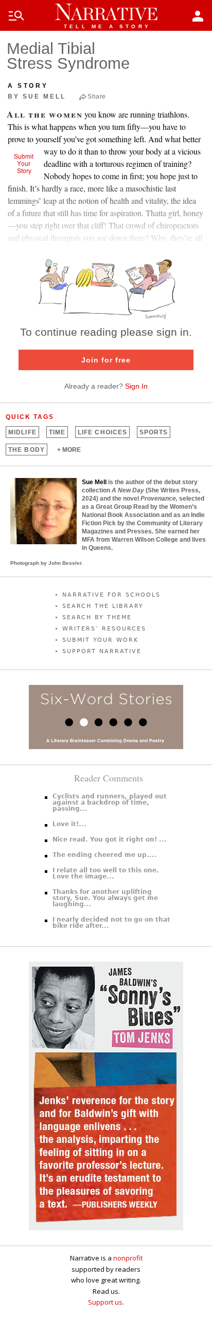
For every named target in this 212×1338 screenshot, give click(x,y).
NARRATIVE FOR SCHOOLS (111, 594)
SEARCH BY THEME (97, 617)
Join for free (106, 360)
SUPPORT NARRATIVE (102, 651)
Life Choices (102, 432)
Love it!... (69, 824)
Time (57, 432)
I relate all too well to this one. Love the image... (105, 873)
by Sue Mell (37, 96)
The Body (26, 449)
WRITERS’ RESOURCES (104, 628)
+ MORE (69, 449)
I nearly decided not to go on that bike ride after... (111, 922)
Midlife (22, 432)
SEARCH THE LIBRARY (103, 606)
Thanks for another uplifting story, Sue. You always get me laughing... (105, 898)
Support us (105, 1302)
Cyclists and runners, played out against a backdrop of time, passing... (109, 802)
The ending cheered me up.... (104, 854)
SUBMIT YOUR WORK (100, 640)
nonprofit (128, 1258)
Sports (153, 432)
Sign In (136, 386)
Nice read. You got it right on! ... (109, 839)
